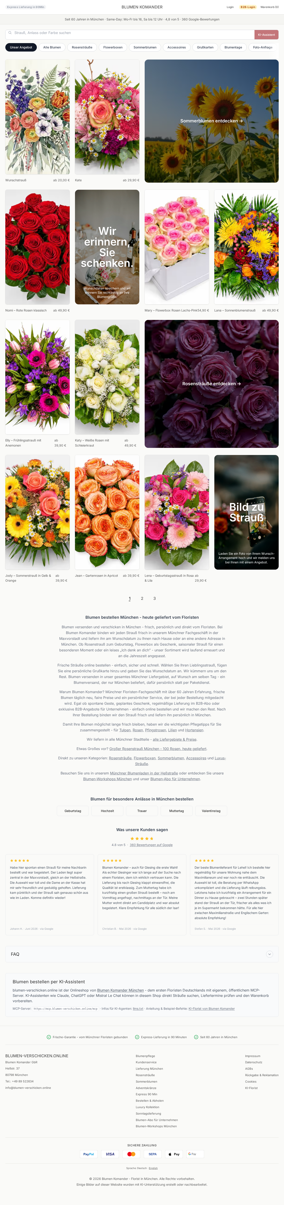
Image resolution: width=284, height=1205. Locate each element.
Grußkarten (205, 47)
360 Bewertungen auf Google (151, 845)
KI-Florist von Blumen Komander (212, 1008)
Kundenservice (146, 1062)
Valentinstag (211, 811)
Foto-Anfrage (262, 47)
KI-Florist (251, 1088)
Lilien (172, 730)
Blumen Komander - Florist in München (130, 1179)
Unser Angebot (21, 47)
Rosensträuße (82, 47)
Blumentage (233, 47)
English (153, 1168)
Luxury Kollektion (147, 1107)
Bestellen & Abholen (150, 1100)
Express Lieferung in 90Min (25, 7)
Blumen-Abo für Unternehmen (175, 779)
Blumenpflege (145, 1056)
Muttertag (176, 811)
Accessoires (177, 47)
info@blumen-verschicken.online (28, 1087)
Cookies (250, 1081)
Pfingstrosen (155, 730)
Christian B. (109, 928)
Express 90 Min (146, 1094)
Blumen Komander (142, 7)
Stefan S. (200, 928)
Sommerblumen (145, 47)
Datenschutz (253, 1062)
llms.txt (138, 1008)
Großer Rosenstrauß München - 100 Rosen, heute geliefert (157, 748)
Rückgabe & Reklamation (262, 1075)
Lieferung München (149, 1068)
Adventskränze (146, 1088)
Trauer (142, 811)
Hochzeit (107, 811)
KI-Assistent (266, 34)
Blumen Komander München (120, 990)
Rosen (138, 730)
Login (230, 7)
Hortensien (194, 730)
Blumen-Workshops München (107, 779)
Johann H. (16, 928)
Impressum (252, 1056)
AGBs (249, 1068)
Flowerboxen (112, 47)
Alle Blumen (52, 47)
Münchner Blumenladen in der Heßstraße (144, 773)
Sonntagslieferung (148, 1113)
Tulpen (124, 730)
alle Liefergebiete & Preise (174, 739)
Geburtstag (73, 811)
